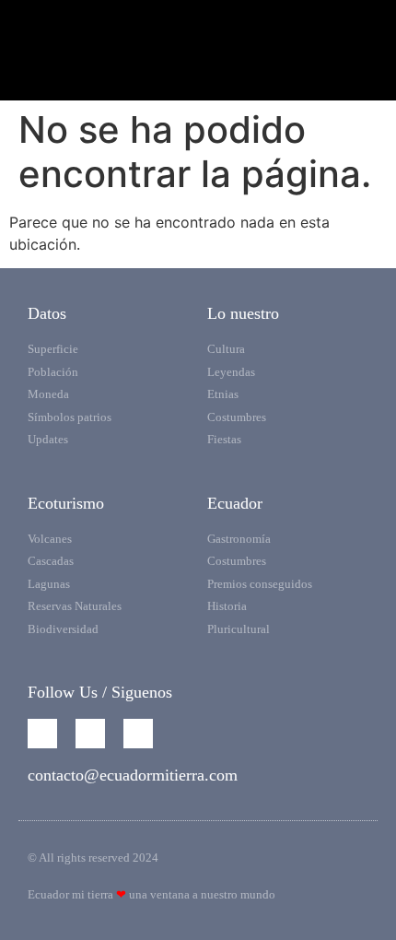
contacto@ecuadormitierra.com (133, 775)
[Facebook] (42, 733)
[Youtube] (90, 733)
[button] (198, 70)
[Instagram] (138, 733)
